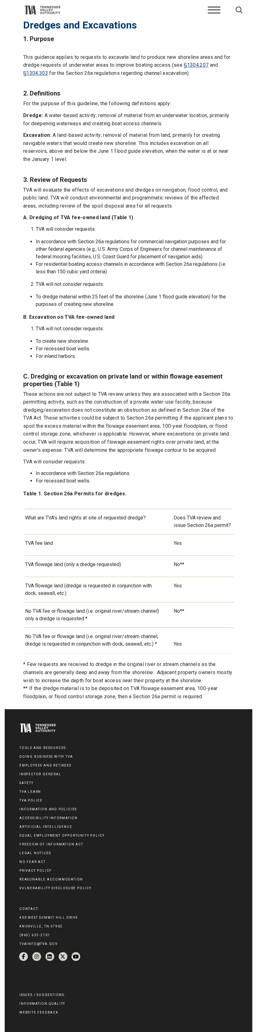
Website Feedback (38, 1012)
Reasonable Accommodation (51, 879)
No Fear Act (32, 862)
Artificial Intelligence (45, 826)
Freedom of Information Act (51, 844)
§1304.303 (35, 73)
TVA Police (31, 800)
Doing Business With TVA (46, 756)
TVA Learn (30, 791)
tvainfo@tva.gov (38, 944)
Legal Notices (35, 853)
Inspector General (40, 774)
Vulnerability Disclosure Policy (55, 888)
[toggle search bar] (239, 10)
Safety (26, 783)
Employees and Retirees (45, 765)
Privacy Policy (35, 870)
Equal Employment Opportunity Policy (62, 835)
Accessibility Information (48, 818)
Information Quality (42, 1003)
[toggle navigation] (214, 10)
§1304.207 (196, 65)
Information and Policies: (48, 809)
